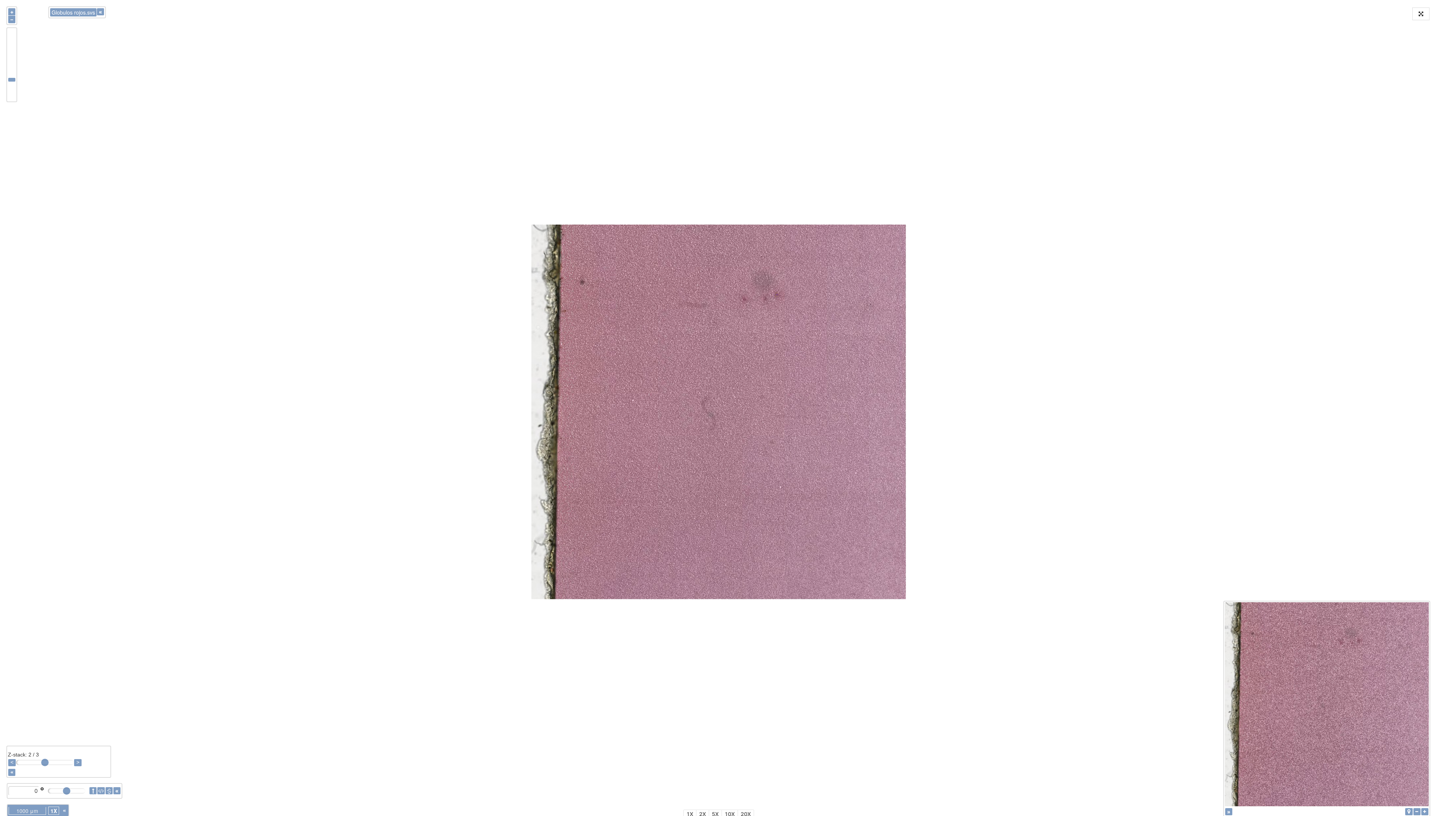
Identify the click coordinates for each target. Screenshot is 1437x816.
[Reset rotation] (93, 790)
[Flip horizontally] (100, 790)
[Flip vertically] (109, 790)
